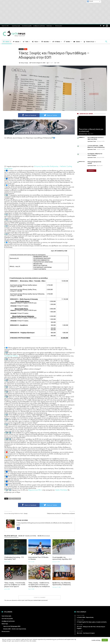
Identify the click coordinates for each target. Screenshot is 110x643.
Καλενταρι (49, 25)
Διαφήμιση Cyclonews (39, 25)
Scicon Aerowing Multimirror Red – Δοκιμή (15, 512)
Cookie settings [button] (96, 640)
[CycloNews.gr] (14, 29)
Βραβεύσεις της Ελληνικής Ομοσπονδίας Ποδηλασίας (61, 584)
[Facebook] (100, 25)
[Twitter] (103, 25)
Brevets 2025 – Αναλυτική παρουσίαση (14, 629)
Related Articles (10, 536)
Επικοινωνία (58, 25)
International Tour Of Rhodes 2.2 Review (38, 558)
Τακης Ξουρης (24, 62)
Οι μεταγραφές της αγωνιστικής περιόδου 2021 (62, 558)
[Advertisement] (39, 153)
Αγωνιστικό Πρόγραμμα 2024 (11, 626)
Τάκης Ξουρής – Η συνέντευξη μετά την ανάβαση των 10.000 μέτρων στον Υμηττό (14, 584)
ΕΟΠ (10, 498)
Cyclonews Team (83, 133)
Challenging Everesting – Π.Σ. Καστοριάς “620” (14, 558)
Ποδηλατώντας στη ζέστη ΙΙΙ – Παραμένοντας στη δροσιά (61, 512)
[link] (38, 167)
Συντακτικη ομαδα (27, 25)
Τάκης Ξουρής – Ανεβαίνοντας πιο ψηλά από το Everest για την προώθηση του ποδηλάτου (39, 584)
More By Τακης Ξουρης (27, 536)
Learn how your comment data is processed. (36, 600)
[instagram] (107, 25)
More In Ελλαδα (44, 536)
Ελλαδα (21, 49)
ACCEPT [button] (105, 640)
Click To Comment (39, 597)
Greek (91, 1)
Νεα (26, 49)
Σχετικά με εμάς (16, 25)
